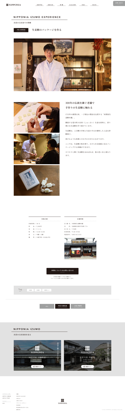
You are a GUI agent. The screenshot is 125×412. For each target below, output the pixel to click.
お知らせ (18, 398)
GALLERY (72, 5)
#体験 (38, 290)
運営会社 (18, 409)
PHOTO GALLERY (21, 396)
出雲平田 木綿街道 (6, 396)
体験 (17, 394)
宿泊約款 (18, 405)
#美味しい (47, 290)
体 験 (61, 5)
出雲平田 (39, 5)
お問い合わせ (19, 400)
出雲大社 (50, 5)
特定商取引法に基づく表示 (22, 407)
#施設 (30, 290)
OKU (83, 5)
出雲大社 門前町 (6, 398)
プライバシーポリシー (21, 403)
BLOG (94, 5)
